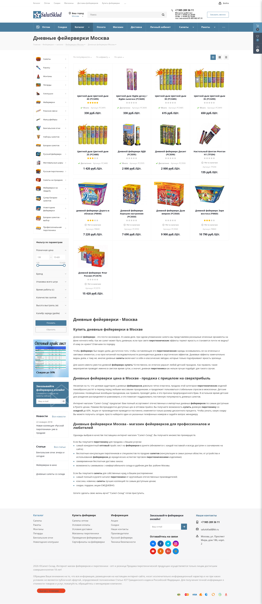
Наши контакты (119, 529)
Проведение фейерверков (86, 537)
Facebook (161, 544)
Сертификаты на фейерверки (88, 541)
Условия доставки (82, 529)
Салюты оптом (80, 520)
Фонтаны (38, 529)
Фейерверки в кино (46, 465)
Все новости (59, 416)
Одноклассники (161, 551)
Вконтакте (153, 544)
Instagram (176, 544)
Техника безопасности (123, 541)
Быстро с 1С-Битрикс (49, 590)
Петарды (38, 533)
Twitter (168, 544)
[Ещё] (224, 27)
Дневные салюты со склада (50, 474)
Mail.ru (176, 551)
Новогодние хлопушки (46, 541)
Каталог (38, 515)
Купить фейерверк (84, 515)
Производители (120, 533)
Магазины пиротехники (85, 533)
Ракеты (37, 524)
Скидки (115, 524)
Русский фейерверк (122, 537)
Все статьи (60, 446)
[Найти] (163, 15)
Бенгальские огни (43, 537)
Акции (114, 520)
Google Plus (168, 551)
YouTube (153, 551)
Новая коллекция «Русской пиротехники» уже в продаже (50, 429)
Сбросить (50, 329)
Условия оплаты (81, 524)
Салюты (37, 520)
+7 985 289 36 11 (184, 10)
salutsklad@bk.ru (210, 529)
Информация (119, 515)
